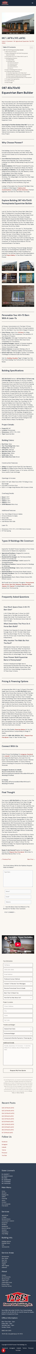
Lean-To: (11, 68)
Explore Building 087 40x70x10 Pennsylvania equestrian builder (17, 54)
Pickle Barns (5, 1232)
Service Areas (5, 1279)
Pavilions (4, 1224)
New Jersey (5, 584)
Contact (4, 1202)
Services (4, 1193)
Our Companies (6, 1204)
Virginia (4, 1264)
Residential (5, 1226)
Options (23, 729)
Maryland (24, 584)
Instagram (4, 1144)
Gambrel (4, 1230)
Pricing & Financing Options (12, 79)
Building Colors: (11, 61)
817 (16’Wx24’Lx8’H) (7, 1132)
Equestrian (26, 41)
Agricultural (19, 41)
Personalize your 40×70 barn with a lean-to (17, 56)
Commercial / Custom (8, 1221)
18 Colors (21, 332)
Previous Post (6, 859)
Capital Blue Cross (7, 1282)
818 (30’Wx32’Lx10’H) (8, 1130)
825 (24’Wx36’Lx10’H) (8, 1110)
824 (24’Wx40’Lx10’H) (8, 1113)
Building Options (6, 1241)
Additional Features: (14, 66)
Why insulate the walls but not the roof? (17, 76)
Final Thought (9, 82)
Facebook (30, 754)
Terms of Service (20, 1092)
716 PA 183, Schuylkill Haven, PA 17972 (12, 1334)
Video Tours (5, 1280)
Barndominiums (6, 1219)
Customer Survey (7, 1286)
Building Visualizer (12, 358)
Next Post (31, 859)
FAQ (3, 1245)
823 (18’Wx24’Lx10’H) (8, 1116)
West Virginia (5, 1265)
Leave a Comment (7, 41)
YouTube (4, 1155)
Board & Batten (6, 1228)
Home (3, 1191)
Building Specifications (11, 58)
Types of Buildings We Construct (14, 69)
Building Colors (6, 1243)
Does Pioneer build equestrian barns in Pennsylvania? (20, 77)
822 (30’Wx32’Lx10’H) (8, 1119)
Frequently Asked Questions (13, 71)
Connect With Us (10, 80)
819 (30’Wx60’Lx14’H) (8, 1127)
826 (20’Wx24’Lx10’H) (8, 1108)
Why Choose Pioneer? (11, 51)
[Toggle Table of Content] (30, 47)
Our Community (6, 1277)
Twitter (4, 1150)
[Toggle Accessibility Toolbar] (3, 1350)
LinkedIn (4, 1147)
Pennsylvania (30, 582)
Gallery (4, 1196)
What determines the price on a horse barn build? (19, 74)
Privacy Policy (5, 1284)
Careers (4, 1275)
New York (12, 584)
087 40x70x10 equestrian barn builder (14, 50)
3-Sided (4, 1217)
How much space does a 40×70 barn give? (17, 73)
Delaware (18, 584)
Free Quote (5, 1206)
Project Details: (11, 59)
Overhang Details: (13, 65)
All (14, 41)
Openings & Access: (14, 64)
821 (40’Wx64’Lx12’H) (8, 1121)
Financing (18, 729)
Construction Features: (14, 62)
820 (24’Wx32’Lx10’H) (8, 1124)
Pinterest (4, 1153)
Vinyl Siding (5, 1233)
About (3, 1200)
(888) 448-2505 (6, 1330)
